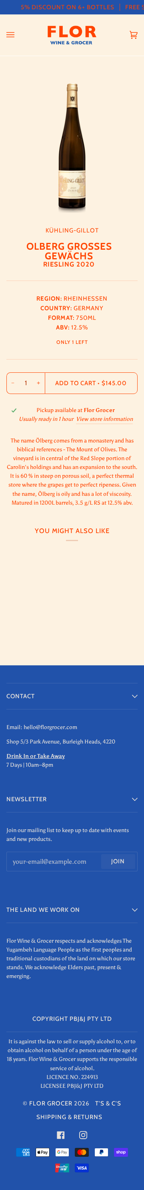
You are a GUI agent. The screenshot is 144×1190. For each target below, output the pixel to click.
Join (118, 861)
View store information (104, 419)
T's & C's (108, 1103)
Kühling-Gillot (72, 230)
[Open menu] (18, 35)
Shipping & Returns (69, 1117)
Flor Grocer (50, 1103)
